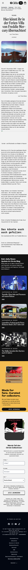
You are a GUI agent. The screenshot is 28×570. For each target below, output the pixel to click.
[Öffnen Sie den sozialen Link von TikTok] (19, 524)
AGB (14, 549)
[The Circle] (14, 3)
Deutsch (13, 563)
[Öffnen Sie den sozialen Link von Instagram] (12, 524)
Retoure (14, 547)
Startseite (4, 7)
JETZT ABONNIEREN (14, 492)
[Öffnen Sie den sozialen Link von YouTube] (15, 524)
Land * (5, 476)
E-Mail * (5, 459)
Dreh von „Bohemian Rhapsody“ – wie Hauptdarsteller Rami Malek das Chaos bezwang (12, 244)
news (3, 299)
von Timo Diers (22, 96)
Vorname (5, 468)
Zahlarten (14, 540)
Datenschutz (14, 552)
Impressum (14, 554)
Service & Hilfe (14, 543)
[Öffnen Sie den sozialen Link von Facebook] (9, 524)
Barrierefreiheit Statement (14, 556)
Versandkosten (14, 538)
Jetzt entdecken (14, 409)
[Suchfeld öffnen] (21, 3)
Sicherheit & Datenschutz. (14, 505)
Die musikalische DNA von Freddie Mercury (14, 236)
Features (11, 7)
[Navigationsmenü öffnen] (3, 3)
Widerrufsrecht (14, 545)
